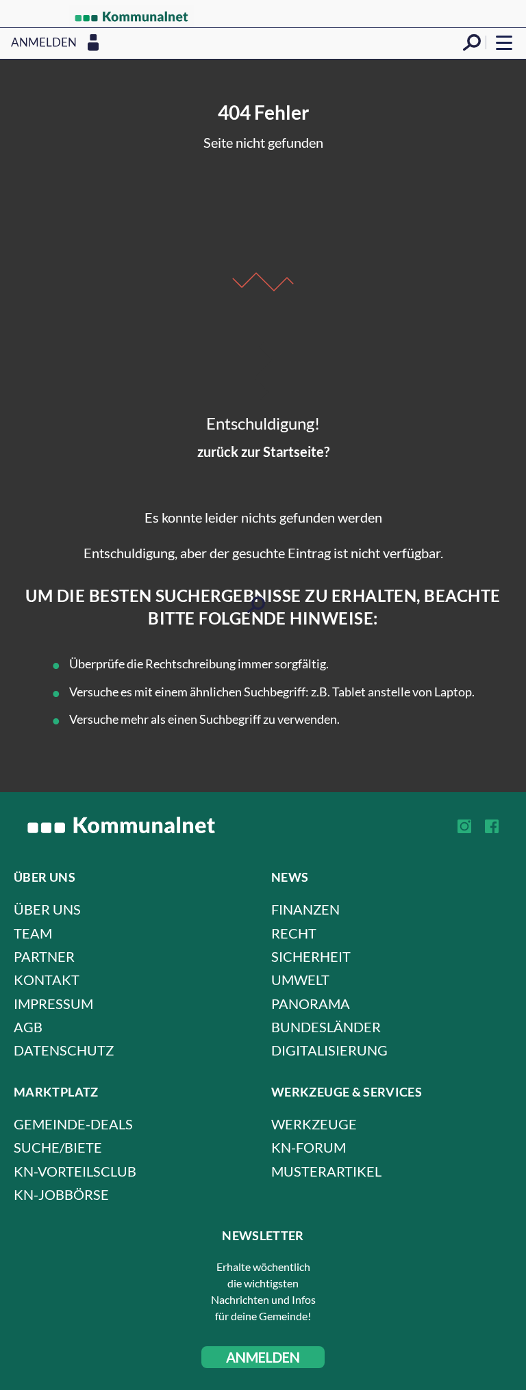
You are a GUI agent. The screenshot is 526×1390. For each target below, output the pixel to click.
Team (33, 933)
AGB (28, 1027)
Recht (293, 933)
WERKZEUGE (314, 1124)
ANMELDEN (263, 1357)
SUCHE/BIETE (58, 1147)
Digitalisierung (329, 1050)
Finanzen (305, 909)
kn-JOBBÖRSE (61, 1194)
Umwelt (300, 979)
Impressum (53, 1003)
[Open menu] (504, 42)
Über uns (47, 909)
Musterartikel (326, 1171)
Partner (44, 956)
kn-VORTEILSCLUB (75, 1171)
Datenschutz (64, 1050)
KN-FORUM (308, 1147)
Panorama (310, 1003)
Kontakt (46, 979)
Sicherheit (311, 956)
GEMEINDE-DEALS (73, 1124)
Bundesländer (326, 1027)
